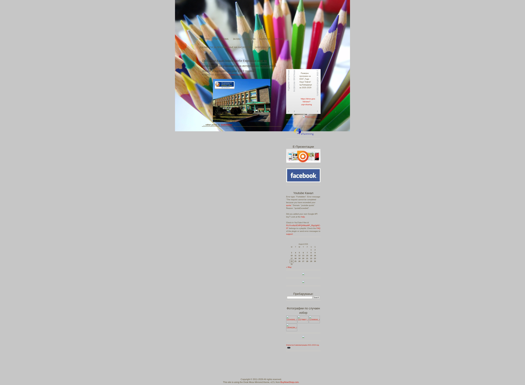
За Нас (237, 39)
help (303, 217)
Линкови (278, 39)
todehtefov (226, 125)
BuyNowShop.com (289, 382)
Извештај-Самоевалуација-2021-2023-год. (302, 345)
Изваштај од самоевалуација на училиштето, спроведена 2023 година (312, 79)
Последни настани (236, 75)
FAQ (318, 228)
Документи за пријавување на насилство (225, 47)
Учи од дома (220, 39)
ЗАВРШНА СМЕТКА (265, 47)
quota (288, 205)
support (289, 234)
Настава (250, 39)
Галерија (264, 39)
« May (288, 267)
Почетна (204, 39)
